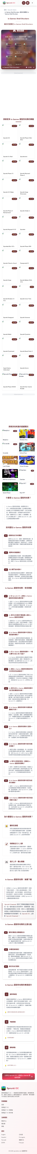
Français (21, 1142)
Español (3, 1137)
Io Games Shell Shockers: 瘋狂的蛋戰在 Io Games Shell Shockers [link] (17, 13)
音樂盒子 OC (5, 1107)
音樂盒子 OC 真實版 (7, 1110)
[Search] (24, 3)
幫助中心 (3, 1121)
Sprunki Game (12, 10)
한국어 (3, 1142)
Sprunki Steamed (10, 904)
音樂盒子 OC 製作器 (7, 1113)
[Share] (33, 67)
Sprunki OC (26, 914)
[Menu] (32, 3)
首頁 (5, 10)
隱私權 (3, 1123)
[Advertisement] (18, 92)
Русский (3, 1140)
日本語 (21, 1134)
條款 (2, 1126)
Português (22, 1137)
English (3, 1134)
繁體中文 (21, 1140)
